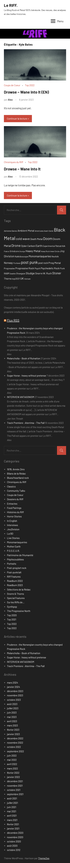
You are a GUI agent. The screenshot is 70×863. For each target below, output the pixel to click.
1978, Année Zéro (16, 469)
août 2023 (12, 704)
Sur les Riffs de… (15, 602)
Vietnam (27, 279)
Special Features (16, 598)
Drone (16, 245)
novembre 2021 (15, 785)
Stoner (56, 273)
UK (22, 278)
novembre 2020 (15, 837)
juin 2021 (11, 807)
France (6, 251)
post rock (43, 262)
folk (63, 246)
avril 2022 (12, 764)
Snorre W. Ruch (43, 273)
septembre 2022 (15, 751)
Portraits (11, 563)
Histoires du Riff (15, 512)
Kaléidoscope (21, 256)
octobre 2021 (13, 789)
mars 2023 (12, 725)
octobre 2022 (14, 746)
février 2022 (13, 772)
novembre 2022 (15, 742)
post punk (29, 262)
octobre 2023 (14, 699)
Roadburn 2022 (15, 580)
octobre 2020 (14, 841)
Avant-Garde (48, 231)
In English (12, 520)
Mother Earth (14, 546)
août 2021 (12, 798)
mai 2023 (12, 716)
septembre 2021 (15, 794)
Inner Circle (54, 251)
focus (58, 245)
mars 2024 (12, 682)
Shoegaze (20, 273)
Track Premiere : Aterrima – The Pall (25, 422)
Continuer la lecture (17, 118)
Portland (17, 263)
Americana (39, 231)
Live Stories (13, 538)
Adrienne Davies (10, 231)
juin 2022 (12, 755)
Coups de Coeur (12, 85)
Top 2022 (30, 85)
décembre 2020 (15, 832)
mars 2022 (12, 768)
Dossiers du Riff (15, 499)
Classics (11, 486)
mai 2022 (12, 759)
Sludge (30, 273)
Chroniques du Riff (13, 162)
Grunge (22, 251)
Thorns (7, 278)
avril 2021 (12, 815)
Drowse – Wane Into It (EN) (26, 92)
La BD (10, 533)
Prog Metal (54, 262)
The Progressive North (18, 610)
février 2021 (13, 824)
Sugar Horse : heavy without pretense (26, 375)
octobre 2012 (13, 849)
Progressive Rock (24, 268)
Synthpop (12, 606)
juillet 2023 (12, 708)
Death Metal (36, 239)
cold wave (23, 239)
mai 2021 (11, 811)
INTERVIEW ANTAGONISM (20, 397)
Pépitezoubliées (15, 559)
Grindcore (14, 251)
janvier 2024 (13, 686)
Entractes (12, 503)
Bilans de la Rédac (16, 473)
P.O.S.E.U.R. (13, 550)
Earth (39, 245)
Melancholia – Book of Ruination (23, 358)
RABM (6, 273)
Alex (10, 99)
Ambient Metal (26, 230)
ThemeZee (43, 858)
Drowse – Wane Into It (22, 169)
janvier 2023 (13, 734)
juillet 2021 (12, 802)
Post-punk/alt (14, 572)
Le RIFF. (10, 5)
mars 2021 (12, 820)
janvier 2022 (13, 776)
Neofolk (55, 256)
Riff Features (14, 576)
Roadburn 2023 (15, 585)
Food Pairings (14, 507)
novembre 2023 (15, 695)
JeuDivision (13, 529)
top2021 (16, 278)
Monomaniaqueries (40, 256)
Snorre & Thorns (15, 593)
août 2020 (12, 845)
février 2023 (13, 729)
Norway (8, 262)
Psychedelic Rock (50, 268)
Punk (62, 268)
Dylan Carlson (28, 245)
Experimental (49, 246)
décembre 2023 (15, 691)
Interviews (12, 525)
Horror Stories (14, 516)
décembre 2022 (15, 738)
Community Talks (16, 490)
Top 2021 (11, 619)
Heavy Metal (33, 251)
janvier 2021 (13, 828)
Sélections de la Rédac (19, 589)
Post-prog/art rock (16, 567)
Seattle (13, 273)
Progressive (9, 268)
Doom (47, 238)
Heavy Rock (45, 251)
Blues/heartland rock (18, 477)
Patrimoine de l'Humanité (20, 555)
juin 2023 (12, 712)
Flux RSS (13, 320)
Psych (37, 268)
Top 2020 (12, 615)
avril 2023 (12, 721)
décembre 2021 (15, 781)
